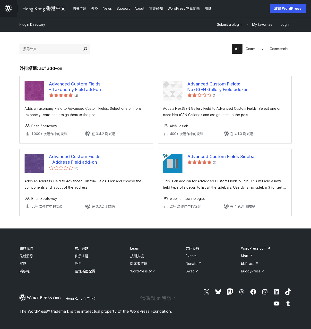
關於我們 (26, 248)
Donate (194, 264)
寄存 (22, 264)
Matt (246, 256)
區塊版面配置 (85, 271)
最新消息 (26, 256)
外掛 (78, 264)
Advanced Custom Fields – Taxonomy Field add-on (75, 86)
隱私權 (24, 271)
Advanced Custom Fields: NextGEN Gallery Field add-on (218, 86)
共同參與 (192, 248)
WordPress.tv (143, 271)
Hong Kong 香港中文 (81, 298)
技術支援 (137, 256)
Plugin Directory (32, 24)
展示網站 (81, 248)
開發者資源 (138, 264)
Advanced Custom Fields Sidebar (221, 156)
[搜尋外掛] (85, 49)
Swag (192, 271)
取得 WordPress (288, 8)
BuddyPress (253, 271)
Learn (134, 248)
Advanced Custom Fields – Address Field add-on (75, 159)
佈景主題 (81, 256)
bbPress (250, 264)
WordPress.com (255, 248)
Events (191, 256)
